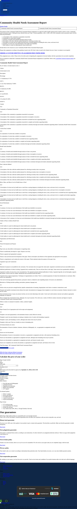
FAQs (4, 4)
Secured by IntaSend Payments (38, 498)
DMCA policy (6, 473)
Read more (2, 427)
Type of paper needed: (5, 360)
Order (5, 15)
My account (6, 12)
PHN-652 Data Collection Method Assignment (11, 352)
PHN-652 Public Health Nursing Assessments (11, 353)
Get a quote (11, 347)
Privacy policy (6, 476)
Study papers (6, 6)
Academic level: (4, 367)
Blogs (4, 7)
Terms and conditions (8, 475)
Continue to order (4, 347)
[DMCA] (4, 500)
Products (5, 10)
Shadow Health (3, 26)
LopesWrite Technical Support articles (65, 58)
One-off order (6, 11)
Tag (4, 484)
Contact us (5, 8)
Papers (4, 482)
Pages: (1, 362)
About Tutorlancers (7, 3)
